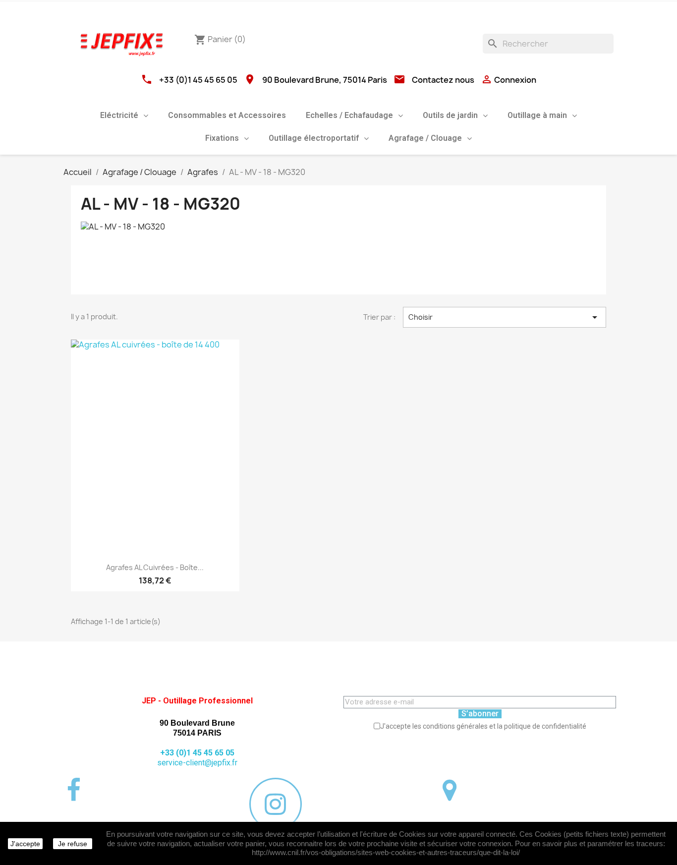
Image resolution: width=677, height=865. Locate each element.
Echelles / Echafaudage (349, 115)
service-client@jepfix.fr (197, 762)
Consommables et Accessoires (227, 115)
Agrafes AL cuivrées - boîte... (155, 567)
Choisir (504, 317)
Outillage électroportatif (314, 138)
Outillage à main (537, 115)
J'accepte (25, 844)
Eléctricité (119, 115)
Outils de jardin (450, 115)
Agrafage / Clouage (425, 138)
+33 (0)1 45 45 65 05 (198, 79)
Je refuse (72, 844)
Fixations (222, 138)
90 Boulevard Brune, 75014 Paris (324, 79)
